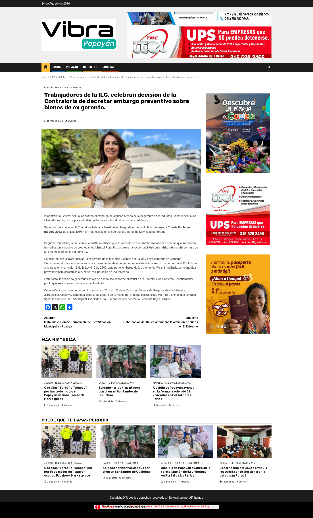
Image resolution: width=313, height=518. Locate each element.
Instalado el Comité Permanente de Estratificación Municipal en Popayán (77, 322)
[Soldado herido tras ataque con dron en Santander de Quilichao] (121, 361)
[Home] (46, 67)
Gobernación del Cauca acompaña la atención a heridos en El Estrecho (160, 322)
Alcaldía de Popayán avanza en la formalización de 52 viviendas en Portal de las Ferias (173, 393)
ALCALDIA (158, 383)
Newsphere (176, 497)
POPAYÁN (72, 67)
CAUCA (56, 67)
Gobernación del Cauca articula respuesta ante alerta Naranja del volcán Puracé (243, 471)
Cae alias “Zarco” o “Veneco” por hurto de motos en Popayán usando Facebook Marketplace (65, 393)
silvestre (72, 121)
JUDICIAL (108, 67)
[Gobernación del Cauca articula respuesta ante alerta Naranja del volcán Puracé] (244, 441)
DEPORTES (90, 67)
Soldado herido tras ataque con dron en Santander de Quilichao (119, 391)
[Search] (269, 67)
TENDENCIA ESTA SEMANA (68, 87)
